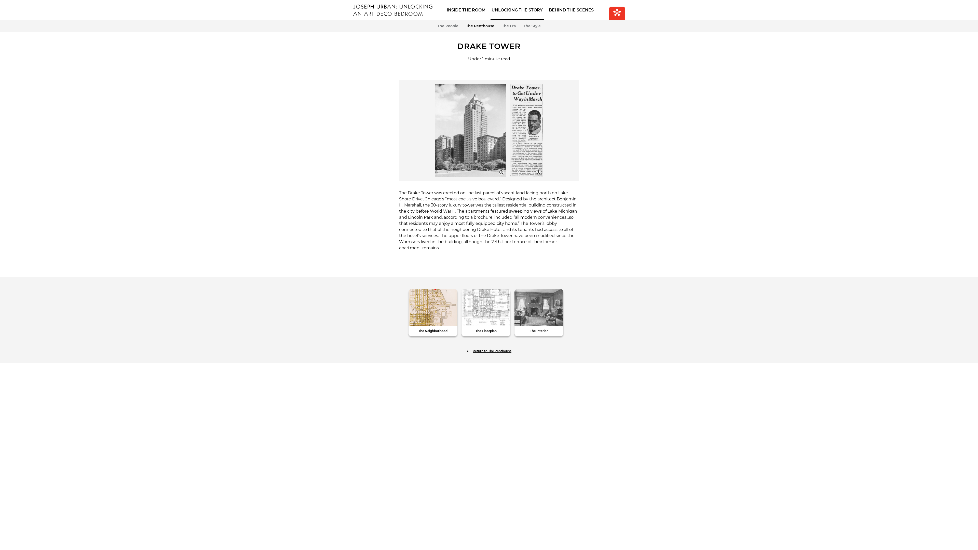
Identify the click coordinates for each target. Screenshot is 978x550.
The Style (532, 26)
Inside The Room (466, 10)
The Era (509, 26)
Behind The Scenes (571, 10)
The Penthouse (480, 26)
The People (448, 26)
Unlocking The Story (517, 10)
